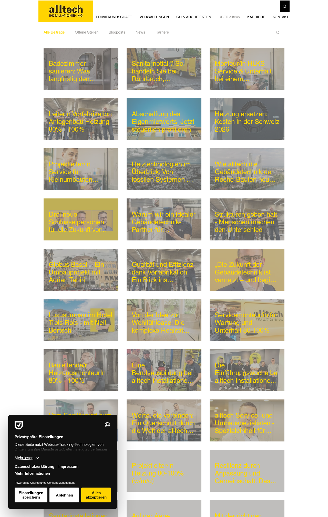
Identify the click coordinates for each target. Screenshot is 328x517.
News (140, 32)
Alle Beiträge (54, 32)
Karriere (162, 32)
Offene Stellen (86, 32)
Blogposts (117, 32)
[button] (195, 17)
